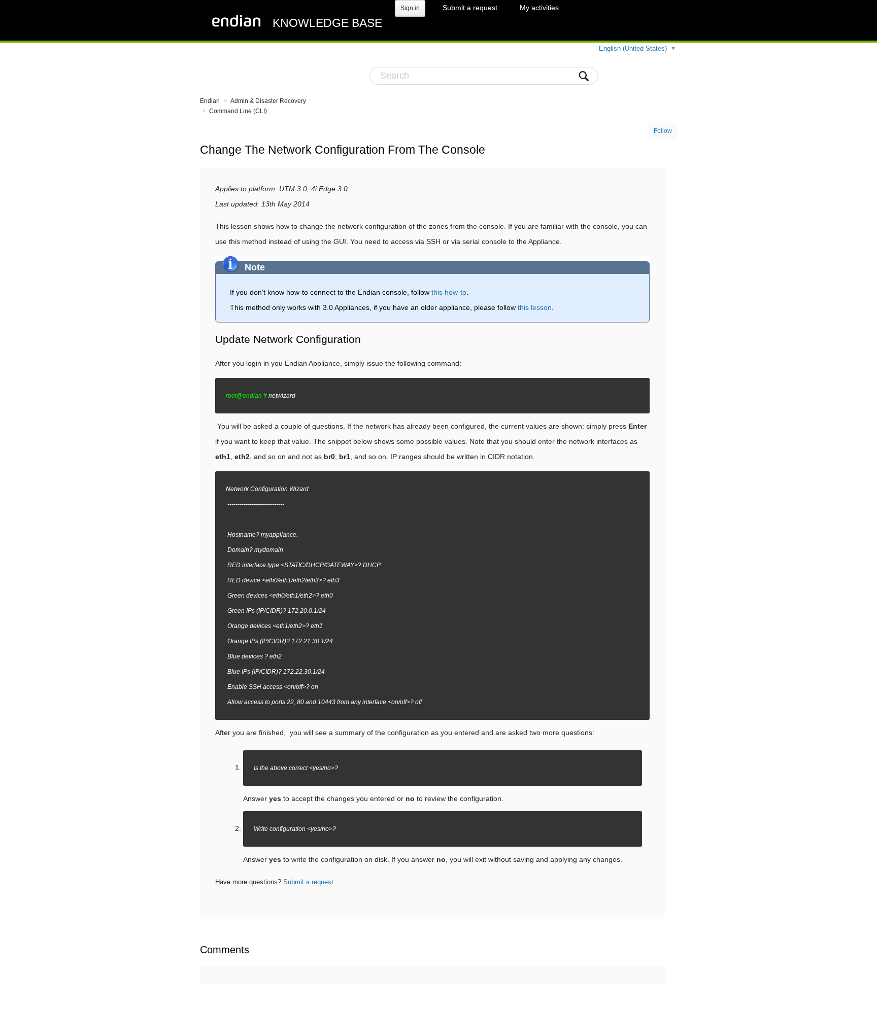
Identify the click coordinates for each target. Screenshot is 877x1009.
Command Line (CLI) (238, 111)
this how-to (448, 292)
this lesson (535, 307)
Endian (210, 101)
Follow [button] (663, 130)
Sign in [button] (410, 8)
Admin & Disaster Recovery (268, 101)
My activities (539, 8)
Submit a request (470, 8)
